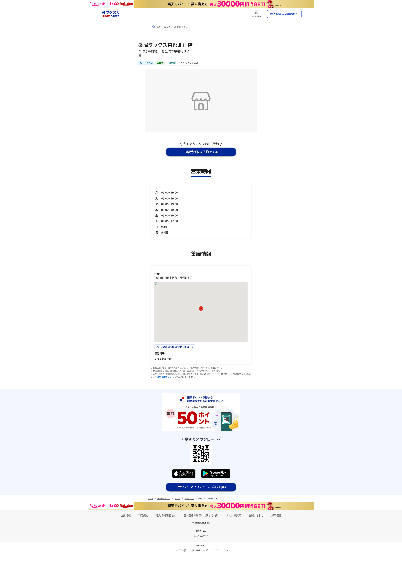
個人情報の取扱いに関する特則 (201, 515)
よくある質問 (233, 515)
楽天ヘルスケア (201, 536)
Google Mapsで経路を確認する (177, 347)
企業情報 (126, 515)
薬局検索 (256, 16)
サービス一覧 (179, 550)
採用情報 (276, 515)
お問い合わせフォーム (165, 377)
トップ (150, 498)
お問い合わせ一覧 (199, 550)
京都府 (177, 498)
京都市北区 (189, 498)
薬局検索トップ (163, 498)
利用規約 (143, 515)
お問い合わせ (256, 515)
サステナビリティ (220, 550)
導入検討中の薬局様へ (284, 14)
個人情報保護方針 (166, 515)
